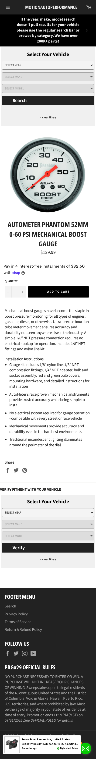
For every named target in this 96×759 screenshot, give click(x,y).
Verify (19, 548)
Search (20, 100)
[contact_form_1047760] (85, 748)
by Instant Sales (69, 748)
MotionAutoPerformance (48, 7)
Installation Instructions (24, 359)
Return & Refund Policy (23, 629)
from (45, 739)
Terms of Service (18, 622)
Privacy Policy (16, 614)
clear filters (48, 117)
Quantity (11, 281)
